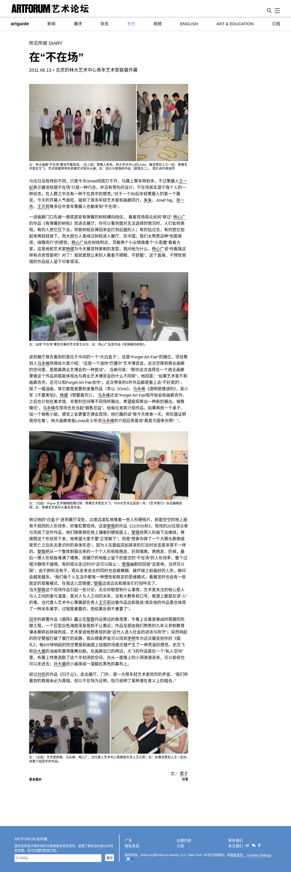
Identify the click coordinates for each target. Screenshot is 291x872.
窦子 (184, 773)
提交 (109, 858)
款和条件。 (238, 855)
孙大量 (39, 651)
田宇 (33, 619)
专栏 (131, 24)
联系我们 (235, 840)
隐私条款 (132, 846)
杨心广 (179, 217)
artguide (20, 23)
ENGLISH (189, 24)
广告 (128, 840)
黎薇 (111, 526)
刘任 (41, 674)
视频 (157, 24)
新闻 (51, 24)
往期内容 (184, 840)
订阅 (276, 24)
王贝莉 (43, 206)
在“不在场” (56, 57)
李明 (131, 638)
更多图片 (35, 779)
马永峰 (43, 363)
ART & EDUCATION (234, 24)
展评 (78, 24)
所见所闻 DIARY (45, 43)
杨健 (70, 249)
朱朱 (148, 200)
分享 (185, 779)
